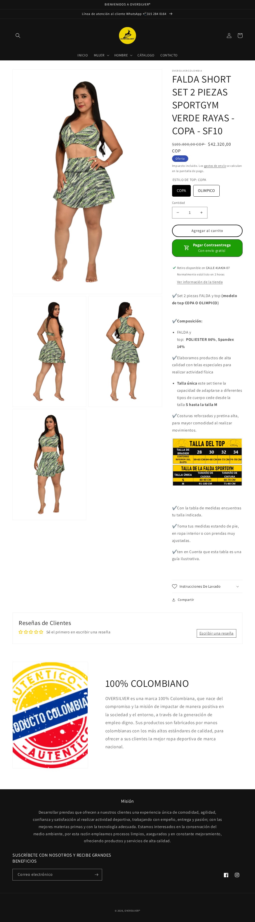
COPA (181, 190)
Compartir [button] (186, 599)
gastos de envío (215, 166)
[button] (17, 35)
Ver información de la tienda (200, 282)
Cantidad (178, 203)
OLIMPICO (206, 190)
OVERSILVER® (132, 910)
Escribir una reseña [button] (216, 633)
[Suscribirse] (96, 874)
